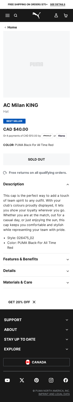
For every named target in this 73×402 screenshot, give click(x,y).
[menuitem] (7, 380)
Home (12, 27)
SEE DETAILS (57, 4)
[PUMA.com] (36, 15)
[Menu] (7, 15)
